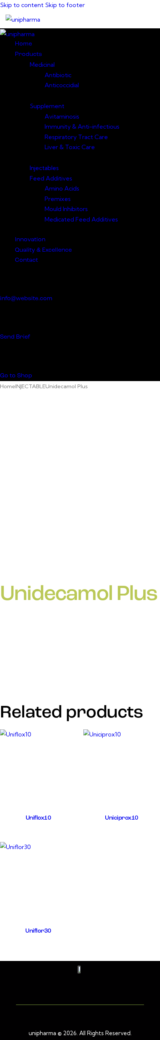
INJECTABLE (30, 386)
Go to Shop (16, 376)
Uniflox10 (38, 818)
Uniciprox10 (121, 818)
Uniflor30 (38, 931)
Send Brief (15, 337)
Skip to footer (65, 5)
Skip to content (22, 5)
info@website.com (26, 299)
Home (7, 386)
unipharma (42, 1033)
